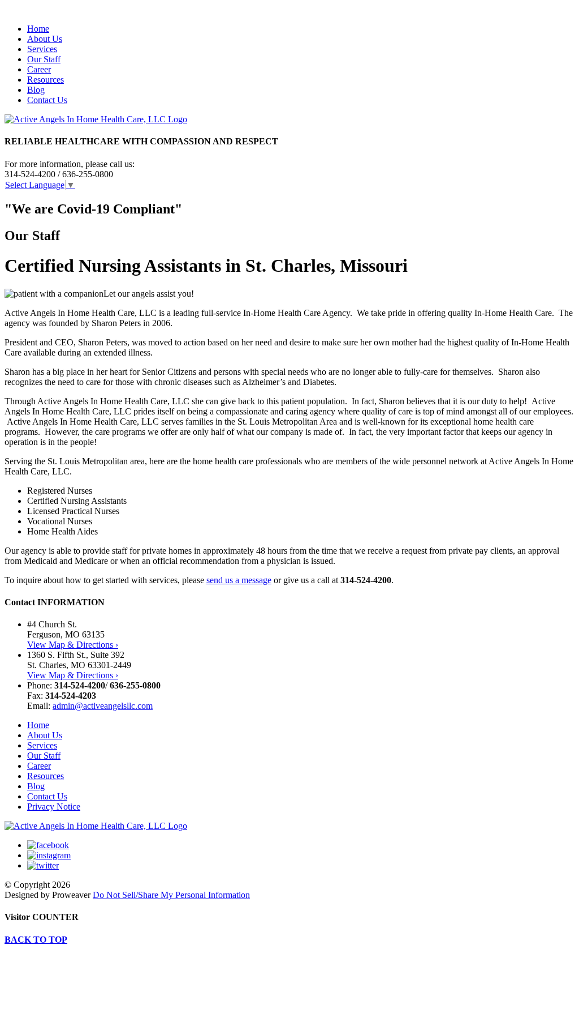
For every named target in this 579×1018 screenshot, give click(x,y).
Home (38, 28)
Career (39, 69)
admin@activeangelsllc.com (103, 706)
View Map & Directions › (72, 644)
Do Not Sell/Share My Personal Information (171, 895)
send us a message (238, 580)
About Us (44, 39)
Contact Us (47, 100)
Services (42, 49)
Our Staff (44, 59)
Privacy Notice (53, 806)
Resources (45, 79)
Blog (36, 90)
